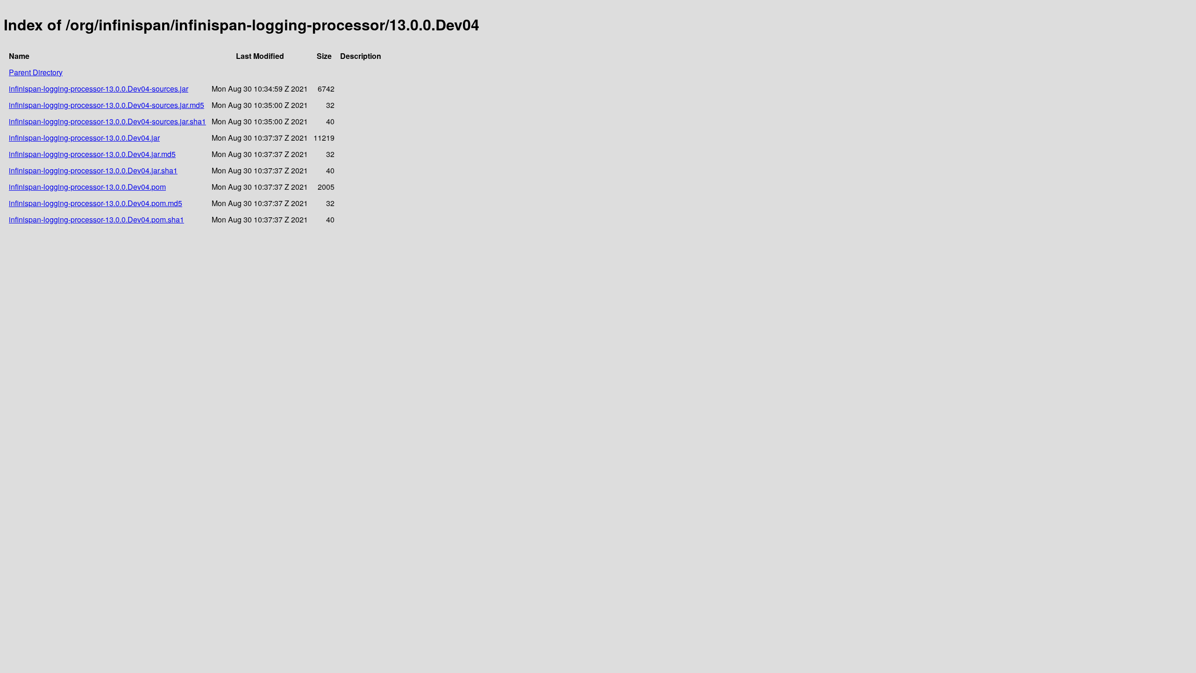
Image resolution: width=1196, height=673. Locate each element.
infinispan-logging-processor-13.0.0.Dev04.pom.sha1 (96, 219)
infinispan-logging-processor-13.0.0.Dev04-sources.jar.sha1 (107, 121)
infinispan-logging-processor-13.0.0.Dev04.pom (87, 186)
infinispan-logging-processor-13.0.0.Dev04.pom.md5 (95, 203)
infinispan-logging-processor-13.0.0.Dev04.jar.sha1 (93, 170)
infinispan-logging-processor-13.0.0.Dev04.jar (84, 137)
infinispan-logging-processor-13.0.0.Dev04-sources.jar (98, 88)
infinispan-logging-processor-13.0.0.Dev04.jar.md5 (92, 154)
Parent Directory (36, 72)
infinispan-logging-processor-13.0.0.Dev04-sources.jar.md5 (106, 105)
